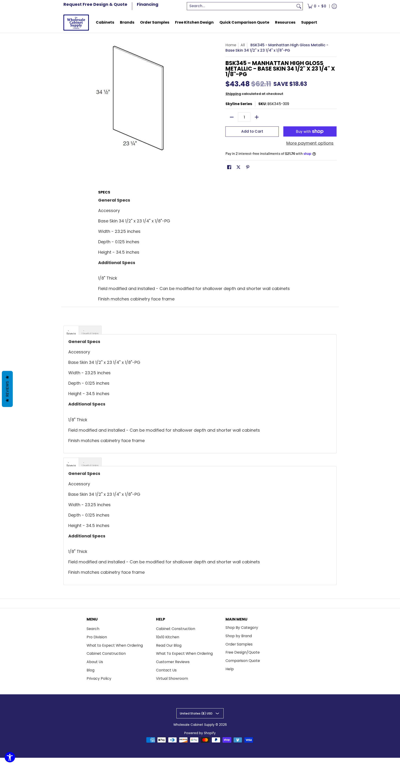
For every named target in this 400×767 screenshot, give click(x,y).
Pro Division (97, 637)
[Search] (299, 6)
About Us (95, 661)
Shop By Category (241, 627)
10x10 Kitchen (167, 637)
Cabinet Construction (106, 653)
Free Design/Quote (242, 652)
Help (229, 669)
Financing (147, 4)
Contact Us (166, 670)
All (243, 45)
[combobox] (241, 6)
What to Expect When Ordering (115, 645)
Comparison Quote (242, 660)
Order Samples (239, 644)
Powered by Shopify (200, 733)
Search (93, 628)
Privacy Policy (99, 678)
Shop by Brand (238, 636)
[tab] (71, 330)
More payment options (310, 143)
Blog (90, 670)
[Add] (256, 117)
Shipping (233, 93)
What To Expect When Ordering (184, 653)
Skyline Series (238, 103)
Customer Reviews (173, 661)
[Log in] (334, 6)
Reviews (7, 389)
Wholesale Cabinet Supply (194, 725)
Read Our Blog (168, 645)
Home (230, 45)
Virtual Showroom (172, 678)
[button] (229, 167)
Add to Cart (252, 131)
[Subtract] (231, 117)
